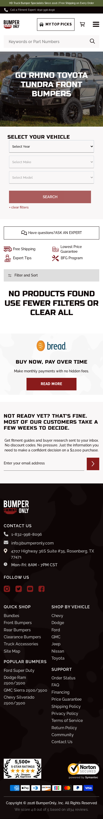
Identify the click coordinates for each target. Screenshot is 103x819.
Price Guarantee (67, 699)
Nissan (58, 651)
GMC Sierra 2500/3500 (25, 690)
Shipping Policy (66, 706)
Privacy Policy (65, 713)
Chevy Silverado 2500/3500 (19, 700)
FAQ (55, 685)
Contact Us (62, 741)
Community (63, 734)
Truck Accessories (21, 644)
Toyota (58, 658)
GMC (56, 637)
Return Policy (64, 727)
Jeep (56, 644)
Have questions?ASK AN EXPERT (55, 233)
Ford (56, 630)
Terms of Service (67, 720)
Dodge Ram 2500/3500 (15, 680)
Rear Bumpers (17, 630)
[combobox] (51, 41)
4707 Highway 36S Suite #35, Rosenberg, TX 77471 (52, 554)
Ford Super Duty (19, 670)
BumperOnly (46, 803)
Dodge (58, 622)
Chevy (57, 615)
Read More (51, 384)
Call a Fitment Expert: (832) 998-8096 (32, 10)
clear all (51, 312)
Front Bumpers (18, 622)
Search (50, 197)
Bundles (11, 615)
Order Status (64, 678)
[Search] (92, 42)
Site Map (12, 651)
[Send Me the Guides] (93, 464)
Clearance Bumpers (22, 637)
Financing (61, 692)
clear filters (18, 207)
